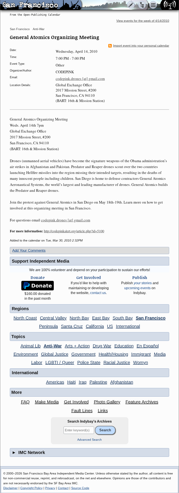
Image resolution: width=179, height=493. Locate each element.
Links (103, 410)
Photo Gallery (107, 402)
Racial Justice (116, 362)
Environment (26, 354)
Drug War (102, 345)
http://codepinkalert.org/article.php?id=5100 (74, 231)
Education (124, 345)
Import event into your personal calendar (141, 45)
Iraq (82, 382)
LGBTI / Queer (59, 362)
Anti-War (39, 29)
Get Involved (76, 402)
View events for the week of (142, 20)
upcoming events (137, 288)
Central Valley (53, 318)
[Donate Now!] (37, 286)
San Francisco (20, 29)
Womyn (140, 362)
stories (143, 283)
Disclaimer (10, 488)
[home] (41, 5)
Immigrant (141, 354)
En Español (148, 345)
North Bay (79, 318)
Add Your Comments (29, 250)
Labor (36, 362)
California (95, 326)
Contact (63, 488)
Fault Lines (82, 410)
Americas (55, 382)
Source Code (80, 488)
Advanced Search (89, 439)
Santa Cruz (72, 326)
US (110, 326)
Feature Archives (142, 402)
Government (83, 354)
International (128, 326)
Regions (20, 308)
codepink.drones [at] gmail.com (80, 78)
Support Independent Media (40, 261)
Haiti (71, 382)
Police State (88, 362)
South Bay (123, 318)
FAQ (25, 402)
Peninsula (48, 326)
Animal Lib (31, 345)
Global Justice (54, 354)
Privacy (50, 488)
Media (160, 354)
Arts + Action (77, 345)
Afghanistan (121, 382)
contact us (98, 293)
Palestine (98, 382)
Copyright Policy (31, 488)
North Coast (25, 318)
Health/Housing (113, 354)
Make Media (47, 402)
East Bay (101, 318)
